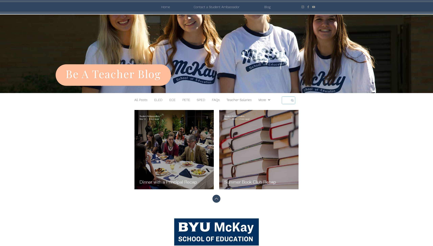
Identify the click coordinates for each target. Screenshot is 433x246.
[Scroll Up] (216, 199)
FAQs (216, 100)
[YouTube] (313, 7)
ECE (172, 100)
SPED (201, 100)
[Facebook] (308, 7)
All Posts (140, 100)
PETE (186, 100)
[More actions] (208, 117)
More (262, 100)
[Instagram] (303, 7)
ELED (158, 100)
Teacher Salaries (239, 100)
